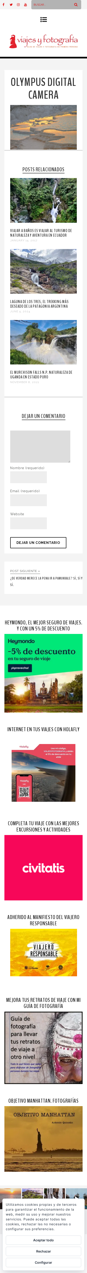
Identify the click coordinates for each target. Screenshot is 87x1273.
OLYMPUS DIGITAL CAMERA (43, 88)
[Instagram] (20, 4)
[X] (13, 4)
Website (17, 514)
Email (25, 491)
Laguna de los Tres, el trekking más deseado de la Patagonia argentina (39, 304)
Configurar (43, 1262)
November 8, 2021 (24, 382)
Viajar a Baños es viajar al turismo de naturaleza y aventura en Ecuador (41, 233)
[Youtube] (27, 4)
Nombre (27, 468)
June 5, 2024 (20, 311)
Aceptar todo (43, 1240)
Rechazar (43, 1251)
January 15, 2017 (23, 240)
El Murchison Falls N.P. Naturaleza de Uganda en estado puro (41, 375)
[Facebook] (6, 4)
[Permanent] (43, 221)
